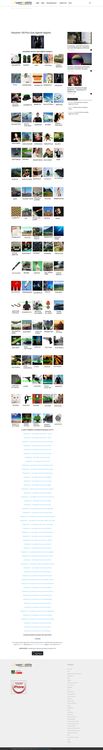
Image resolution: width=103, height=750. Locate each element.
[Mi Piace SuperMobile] (37, 639)
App (68, 671)
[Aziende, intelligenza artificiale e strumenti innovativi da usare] (79, 59)
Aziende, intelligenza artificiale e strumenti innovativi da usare (78, 68)
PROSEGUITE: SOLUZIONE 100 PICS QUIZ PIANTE (37, 572)
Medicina (69, 698)
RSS (60, 644)
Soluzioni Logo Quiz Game (73, 730)
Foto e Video (70, 685)
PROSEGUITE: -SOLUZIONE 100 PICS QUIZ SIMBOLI (37, 485)
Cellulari (69, 680)
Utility (68, 739)
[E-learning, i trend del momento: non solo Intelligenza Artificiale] (79, 38)
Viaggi (68, 742)
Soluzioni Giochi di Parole (73, 728)
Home (37, 3)
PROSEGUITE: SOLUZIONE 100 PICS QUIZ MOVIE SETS (37, 595)
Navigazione (70, 707)
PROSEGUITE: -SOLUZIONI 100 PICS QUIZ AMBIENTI (38, 477)
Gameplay (69, 687)
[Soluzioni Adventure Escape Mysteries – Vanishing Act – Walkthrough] (79, 80)
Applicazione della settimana (74, 673)
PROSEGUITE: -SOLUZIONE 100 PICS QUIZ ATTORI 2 (37, 548)
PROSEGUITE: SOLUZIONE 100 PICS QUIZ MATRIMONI (37, 615)
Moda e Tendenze (71, 703)
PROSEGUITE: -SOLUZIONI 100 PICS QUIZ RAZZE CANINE (37, 469)
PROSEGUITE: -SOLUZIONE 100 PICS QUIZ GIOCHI (37, 504)
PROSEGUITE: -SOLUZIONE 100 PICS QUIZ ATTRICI (37, 560)
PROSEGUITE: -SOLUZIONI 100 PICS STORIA (37, 461)
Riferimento (70, 714)
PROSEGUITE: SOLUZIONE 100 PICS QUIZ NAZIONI (37, 623)
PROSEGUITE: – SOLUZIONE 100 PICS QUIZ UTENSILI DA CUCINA (37, 520)
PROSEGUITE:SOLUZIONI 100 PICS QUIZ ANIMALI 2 (37, 631)
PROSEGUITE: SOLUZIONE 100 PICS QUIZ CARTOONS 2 (37, 575)
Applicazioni (70, 676)
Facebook (34, 644)
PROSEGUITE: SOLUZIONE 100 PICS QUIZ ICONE (37, 607)
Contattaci (63, 3)
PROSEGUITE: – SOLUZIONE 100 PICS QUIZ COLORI (37, 493)
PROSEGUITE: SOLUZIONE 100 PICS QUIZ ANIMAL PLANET (37, 579)
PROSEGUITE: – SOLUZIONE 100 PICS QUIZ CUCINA (37, 481)
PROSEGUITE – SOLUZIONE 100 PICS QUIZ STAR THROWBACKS (37, 611)
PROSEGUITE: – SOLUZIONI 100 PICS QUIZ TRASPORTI (37, 536)
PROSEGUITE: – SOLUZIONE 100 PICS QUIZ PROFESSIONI (37, 532)
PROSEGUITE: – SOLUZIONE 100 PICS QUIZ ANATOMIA (37, 512)
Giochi (68, 689)
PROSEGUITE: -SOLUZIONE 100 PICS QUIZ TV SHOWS (37, 540)
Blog (70, 3)
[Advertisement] (51, 20)
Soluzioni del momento (73, 721)
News (42, 3)
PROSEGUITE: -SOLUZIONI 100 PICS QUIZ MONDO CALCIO (37, 465)
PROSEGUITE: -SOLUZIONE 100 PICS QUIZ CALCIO (37, 449)
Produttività (70, 712)
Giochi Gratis (70, 692)
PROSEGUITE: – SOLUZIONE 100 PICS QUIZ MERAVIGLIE (37, 473)
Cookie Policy (48, 748)
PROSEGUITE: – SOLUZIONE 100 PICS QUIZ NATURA (38, 568)
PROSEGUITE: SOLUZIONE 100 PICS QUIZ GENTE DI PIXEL (37, 556)
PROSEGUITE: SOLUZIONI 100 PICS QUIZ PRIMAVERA (37, 599)
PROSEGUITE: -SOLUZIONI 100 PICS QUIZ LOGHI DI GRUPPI (37, 489)
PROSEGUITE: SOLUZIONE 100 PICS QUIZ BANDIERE (37, 587)
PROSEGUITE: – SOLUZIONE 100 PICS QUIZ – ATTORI (37, 433)
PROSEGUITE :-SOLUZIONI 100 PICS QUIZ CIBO (37, 457)
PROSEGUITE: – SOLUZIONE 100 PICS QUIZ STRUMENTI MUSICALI (37, 516)
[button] (90, 3)
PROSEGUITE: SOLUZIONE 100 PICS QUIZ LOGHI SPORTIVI (37, 591)
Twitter (21, 644)
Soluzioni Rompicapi (72, 732)
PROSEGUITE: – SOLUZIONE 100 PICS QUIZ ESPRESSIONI (37, 508)
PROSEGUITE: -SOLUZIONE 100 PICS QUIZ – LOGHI (37, 437)
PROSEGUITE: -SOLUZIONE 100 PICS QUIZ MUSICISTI (37, 528)
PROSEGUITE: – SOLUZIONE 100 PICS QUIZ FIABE (37, 501)
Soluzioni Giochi (51, 3)
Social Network (71, 719)
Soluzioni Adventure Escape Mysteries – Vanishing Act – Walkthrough (77, 90)
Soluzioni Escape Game (73, 723)
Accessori (69, 669)
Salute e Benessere (72, 717)
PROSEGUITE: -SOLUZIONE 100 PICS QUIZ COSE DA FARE (37, 441)
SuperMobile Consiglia (72, 737)
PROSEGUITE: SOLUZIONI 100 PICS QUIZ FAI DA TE (37, 603)
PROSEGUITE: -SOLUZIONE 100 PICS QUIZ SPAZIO (37, 544)
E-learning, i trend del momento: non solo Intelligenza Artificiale (78, 47)
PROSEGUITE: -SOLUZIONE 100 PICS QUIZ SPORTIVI (37, 445)
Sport (68, 735)
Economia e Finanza (72, 682)
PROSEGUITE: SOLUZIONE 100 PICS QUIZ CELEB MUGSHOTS (37, 583)
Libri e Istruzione (71, 696)
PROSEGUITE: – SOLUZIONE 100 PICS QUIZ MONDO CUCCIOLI (37, 564)
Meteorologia (70, 701)
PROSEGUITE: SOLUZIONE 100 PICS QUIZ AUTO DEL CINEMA (37, 619)
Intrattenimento (71, 694)
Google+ (41, 644)
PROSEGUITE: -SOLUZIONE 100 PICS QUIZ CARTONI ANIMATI (37, 552)
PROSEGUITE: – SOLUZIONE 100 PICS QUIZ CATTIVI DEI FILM (37, 497)
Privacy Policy (41, 748)
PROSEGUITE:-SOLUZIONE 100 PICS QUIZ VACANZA (37, 453)
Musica (69, 705)
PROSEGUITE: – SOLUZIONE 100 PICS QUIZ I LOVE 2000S (37, 524)
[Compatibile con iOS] (37, 653)
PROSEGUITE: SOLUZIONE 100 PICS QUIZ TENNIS (37, 627)
